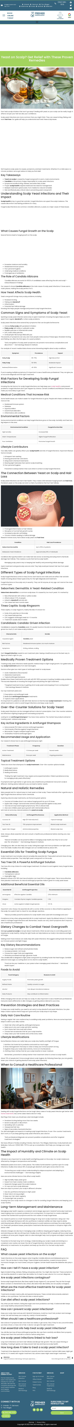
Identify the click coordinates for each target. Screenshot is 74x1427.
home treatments (7, 1114)
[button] (37, 21)
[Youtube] (41, 1409)
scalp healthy (56, 386)
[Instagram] (37, 1409)
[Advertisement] (37, 37)
